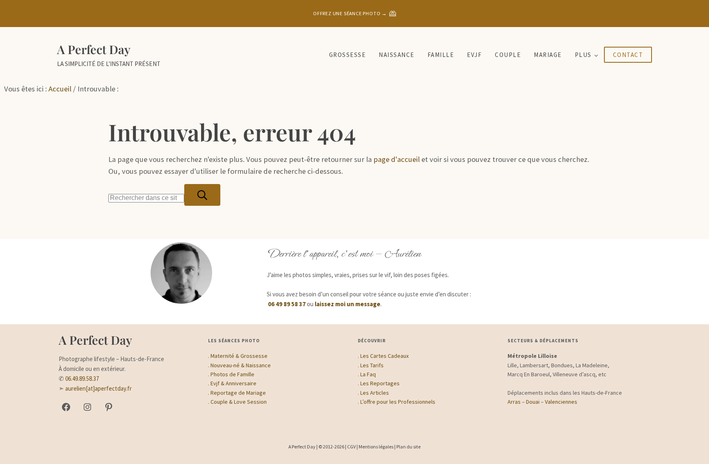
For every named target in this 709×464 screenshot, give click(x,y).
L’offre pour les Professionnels (397, 401)
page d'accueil (396, 159)
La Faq (368, 374)
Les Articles (374, 392)
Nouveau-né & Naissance (240, 365)
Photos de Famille (232, 374)
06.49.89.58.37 (82, 378)
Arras (514, 401)
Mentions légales (376, 447)
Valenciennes (561, 401)
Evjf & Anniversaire (233, 383)
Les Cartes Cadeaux (384, 355)
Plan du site (408, 447)
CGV (351, 447)
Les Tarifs (372, 365)
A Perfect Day (93, 49)
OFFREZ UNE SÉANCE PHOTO (346, 13)
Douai (533, 401)
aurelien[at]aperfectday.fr (98, 388)
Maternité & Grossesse (239, 355)
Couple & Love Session (238, 401)
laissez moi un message (347, 304)
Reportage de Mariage (238, 392)
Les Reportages (380, 383)
